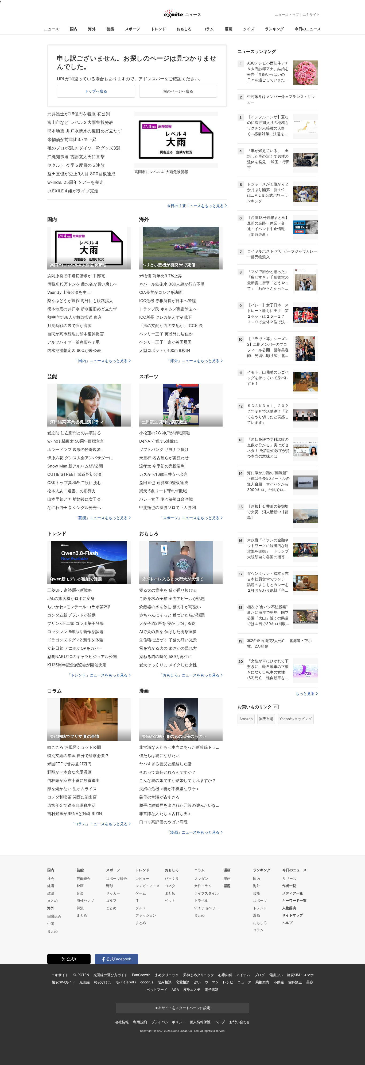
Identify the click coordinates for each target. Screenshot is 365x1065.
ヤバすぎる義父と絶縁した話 (165, 763)
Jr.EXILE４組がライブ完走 (72, 190)
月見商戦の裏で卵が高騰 (69, 325)
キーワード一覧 (294, 900)
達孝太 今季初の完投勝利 (162, 466)
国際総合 (54, 916)
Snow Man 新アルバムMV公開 (75, 466)
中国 (50, 924)
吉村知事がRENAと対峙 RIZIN (74, 813)
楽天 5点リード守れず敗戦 (163, 490)
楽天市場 (266, 719)
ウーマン (212, 982)
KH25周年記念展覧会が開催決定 (76, 664)
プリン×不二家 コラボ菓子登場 (75, 623)
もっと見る (305, 693)
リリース (289, 878)
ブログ (259, 975)
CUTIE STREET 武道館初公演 (74, 474)
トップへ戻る (96, 91)
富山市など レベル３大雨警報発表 (80, 122)
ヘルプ (287, 923)
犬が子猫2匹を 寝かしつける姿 (167, 623)
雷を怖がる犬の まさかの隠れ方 (168, 648)
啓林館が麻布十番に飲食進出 (73, 780)
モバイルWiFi (125, 982)
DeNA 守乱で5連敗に (158, 441)
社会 (50, 878)
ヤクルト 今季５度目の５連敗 (76, 165)
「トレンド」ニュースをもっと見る (97, 675)
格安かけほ (102, 982)
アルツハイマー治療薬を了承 (73, 342)
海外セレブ (85, 900)
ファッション (145, 915)
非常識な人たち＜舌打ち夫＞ (165, 813)
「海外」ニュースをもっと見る (192, 360)
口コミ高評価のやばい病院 (163, 821)
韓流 (80, 908)
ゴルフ (111, 900)
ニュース (51, 28)
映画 (80, 886)
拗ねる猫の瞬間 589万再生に (165, 656)
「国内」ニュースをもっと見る (101, 360)
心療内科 (225, 975)
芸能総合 (84, 878)
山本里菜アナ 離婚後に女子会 (74, 499)
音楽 (80, 893)
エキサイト (311, 14)
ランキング (274, 28)
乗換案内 (262, 982)
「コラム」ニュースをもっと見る (99, 823)
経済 (50, 886)
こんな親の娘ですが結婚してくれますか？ (177, 780)
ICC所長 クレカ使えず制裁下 (165, 317)
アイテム (243, 975)
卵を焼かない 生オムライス (72, 788)
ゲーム (140, 893)
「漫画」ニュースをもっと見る (192, 832)
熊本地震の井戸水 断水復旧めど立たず (82, 308)
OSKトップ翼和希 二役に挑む (74, 482)
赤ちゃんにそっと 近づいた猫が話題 (172, 615)
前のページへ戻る (178, 91)
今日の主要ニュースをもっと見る (195, 205)
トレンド (158, 28)
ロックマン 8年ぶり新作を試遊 (75, 631)
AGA (175, 989)
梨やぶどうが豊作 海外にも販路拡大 (80, 300)
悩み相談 (164, 982)
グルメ (140, 908)
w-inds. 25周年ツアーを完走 (75, 182)
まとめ (52, 900)
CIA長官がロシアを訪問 (160, 292)
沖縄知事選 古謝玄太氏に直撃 (76, 156)
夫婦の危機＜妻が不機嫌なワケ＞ (169, 788)
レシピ (228, 982)
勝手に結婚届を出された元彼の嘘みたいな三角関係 (181, 805)
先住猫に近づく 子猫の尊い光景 (168, 639)
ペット (170, 900)
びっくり (172, 878)
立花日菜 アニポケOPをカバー (75, 648)
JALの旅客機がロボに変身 (71, 598)
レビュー (142, 878)
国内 (73, 28)
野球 (109, 886)
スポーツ (132, 28)
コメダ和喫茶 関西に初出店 (72, 797)
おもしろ (184, 28)
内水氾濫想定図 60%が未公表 (74, 350)
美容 (309, 982)
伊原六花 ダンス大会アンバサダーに (80, 457)
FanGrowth (141, 975)
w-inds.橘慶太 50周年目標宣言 (75, 441)
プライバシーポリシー (168, 1022)
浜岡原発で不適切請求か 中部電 (76, 275)
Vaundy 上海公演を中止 (69, 292)
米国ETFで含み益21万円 (69, 763)
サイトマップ (292, 915)
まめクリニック (167, 975)
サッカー (113, 893)
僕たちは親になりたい (159, 755)
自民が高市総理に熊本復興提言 (75, 333)
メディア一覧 (292, 893)
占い (197, 982)
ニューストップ (287, 14)
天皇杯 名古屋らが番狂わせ (164, 457)
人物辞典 (289, 908)
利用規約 (140, 1022)
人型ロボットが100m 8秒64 (165, 350)
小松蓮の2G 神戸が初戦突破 (164, 432)
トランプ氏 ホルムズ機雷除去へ (168, 308)
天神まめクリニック (198, 975)
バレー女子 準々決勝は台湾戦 (166, 499)
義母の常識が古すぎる (159, 797)
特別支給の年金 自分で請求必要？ (78, 755)
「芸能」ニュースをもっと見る (101, 517)
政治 (50, 893)
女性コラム (203, 886)
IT (136, 900)
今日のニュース (308, 28)
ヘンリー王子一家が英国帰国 (165, 342)
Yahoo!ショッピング (295, 719)
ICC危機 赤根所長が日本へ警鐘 (167, 300)
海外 (92, 28)
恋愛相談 (182, 982)
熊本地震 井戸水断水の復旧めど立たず (84, 131)
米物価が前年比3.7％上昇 (72, 139)
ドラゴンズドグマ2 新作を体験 (75, 639)
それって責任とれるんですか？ (167, 772)
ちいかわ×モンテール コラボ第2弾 (78, 606)
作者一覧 (289, 886)
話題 (227, 886)
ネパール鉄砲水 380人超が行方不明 (171, 284)
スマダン (201, 878)
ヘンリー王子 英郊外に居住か (166, 333)
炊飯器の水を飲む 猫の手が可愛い (170, 606)
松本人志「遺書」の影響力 (71, 490)
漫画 (228, 28)
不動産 (279, 982)
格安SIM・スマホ (300, 975)
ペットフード (157, 989)
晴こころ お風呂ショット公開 (74, 747)
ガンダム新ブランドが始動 (71, 615)
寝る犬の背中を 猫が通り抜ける (168, 590)
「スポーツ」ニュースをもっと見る (189, 517)
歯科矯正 (295, 982)
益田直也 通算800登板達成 (163, 482)
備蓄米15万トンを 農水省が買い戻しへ (82, 284)
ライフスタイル (206, 893)
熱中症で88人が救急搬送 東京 (74, 317)
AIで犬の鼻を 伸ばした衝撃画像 (168, 631)
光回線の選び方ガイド (111, 975)
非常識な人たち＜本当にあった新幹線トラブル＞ (181, 747)
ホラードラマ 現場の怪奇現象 (74, 449)
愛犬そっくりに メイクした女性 (168, 664)
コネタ (170, 886)
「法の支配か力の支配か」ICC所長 (171, 325)
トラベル (201, 900)
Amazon (246, 719)
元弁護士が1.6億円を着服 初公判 (78, 113)
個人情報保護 (200, 1022)
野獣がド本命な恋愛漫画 (69, 772)
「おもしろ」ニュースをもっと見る (189, 675)
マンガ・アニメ (147, 886)
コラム (208, 28)
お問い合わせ (239, 1022)
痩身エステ (191, 989)
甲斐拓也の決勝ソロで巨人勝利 (167, 507)
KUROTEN (81, 975)
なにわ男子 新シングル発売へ (74, 507)
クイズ (248, 28)
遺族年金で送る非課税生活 (71, 805)
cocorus (146, 982)
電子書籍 (211, 989)
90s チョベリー (206, 908)
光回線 (84, 982)
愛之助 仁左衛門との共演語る (74, 432)
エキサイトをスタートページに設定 (182, 1008)
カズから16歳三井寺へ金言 (163, 474)
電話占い (276, 975)
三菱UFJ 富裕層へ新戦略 (69, 590)
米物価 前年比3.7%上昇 (160, 275)
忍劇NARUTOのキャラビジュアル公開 (82, 656)
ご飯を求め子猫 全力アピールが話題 (172, 598)
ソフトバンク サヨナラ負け (164, 449)
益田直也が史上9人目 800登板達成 (81, 173)
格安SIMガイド (63, 982)
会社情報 (122, 1022)
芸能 (110, 28)
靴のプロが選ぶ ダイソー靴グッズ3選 (83, 148)
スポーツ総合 (116, 878)
